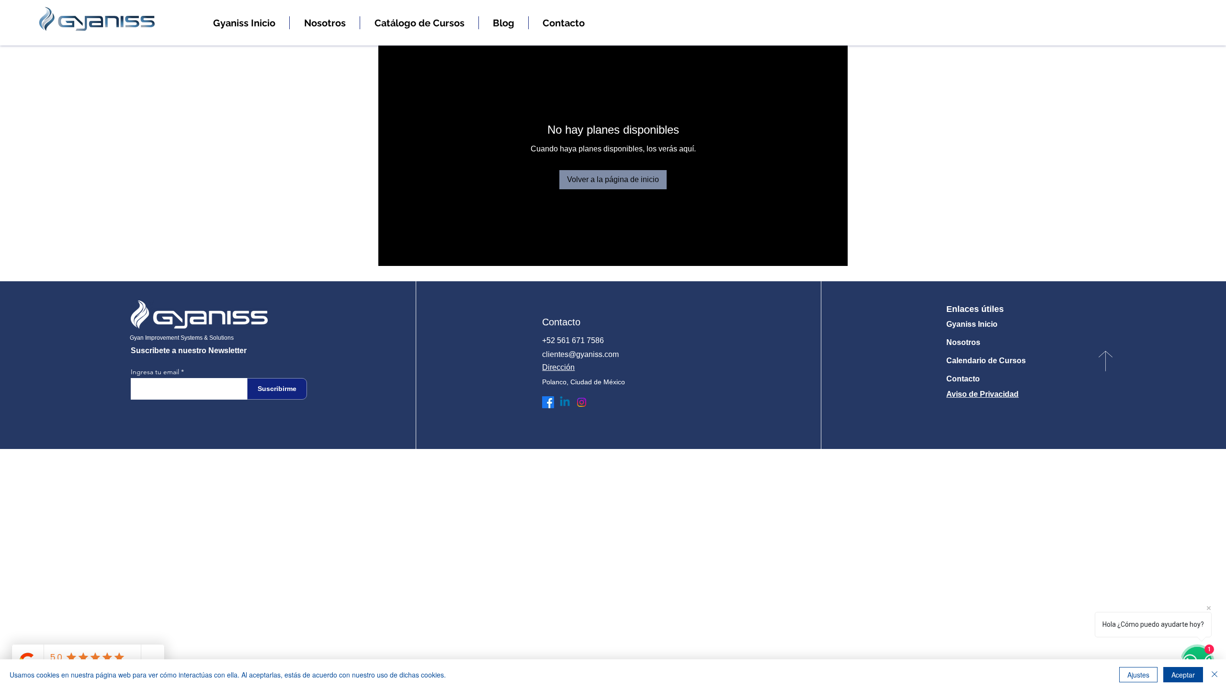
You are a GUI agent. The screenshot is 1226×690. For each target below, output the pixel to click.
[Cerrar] (1214, 674)
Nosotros (963, 342)
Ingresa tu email (155, 371)
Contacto (963, 379)
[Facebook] (548, 402)
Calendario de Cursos (986, 360)
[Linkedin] (565, 402)
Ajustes (1138, 674)
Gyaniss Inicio (972, 324)
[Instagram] (582, 402)
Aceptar (1183, 674)
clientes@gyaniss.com (580, 354)
